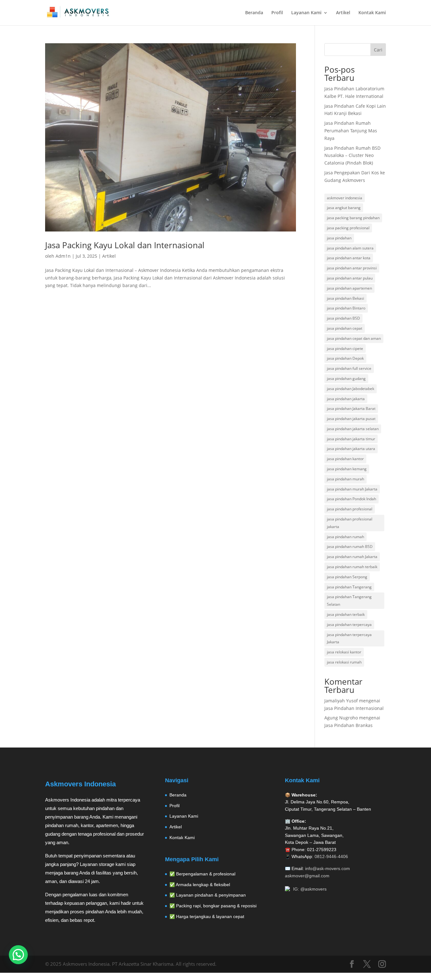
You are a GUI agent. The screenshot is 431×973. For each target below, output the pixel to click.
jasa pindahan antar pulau (350, 278)
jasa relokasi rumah (344, 662)
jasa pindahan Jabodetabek (350, 388)
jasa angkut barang (344, 207)
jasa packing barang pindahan (353, 217)
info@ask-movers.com (327, 868)
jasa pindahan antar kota (348, 258)
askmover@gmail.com (307, 875)
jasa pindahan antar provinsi (352, 268)
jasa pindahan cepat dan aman (354, 338)
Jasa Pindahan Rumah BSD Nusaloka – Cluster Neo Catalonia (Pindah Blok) (352, 155)
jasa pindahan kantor (345, 458)
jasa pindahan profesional (349, 509)
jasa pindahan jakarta (346, 398)
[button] (18, 954)
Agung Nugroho (341, 718)
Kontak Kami (372, 12)
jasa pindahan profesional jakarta (349, 522)
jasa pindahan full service (349, 368)
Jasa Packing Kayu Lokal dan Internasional (124, 245)
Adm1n (63, 256)
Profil (277, 12)
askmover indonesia (344, 198)
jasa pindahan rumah (345, 536)
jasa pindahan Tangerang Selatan (349, 600)
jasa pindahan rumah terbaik (352, 566)
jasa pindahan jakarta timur (351, 438)
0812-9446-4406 (331, 856)
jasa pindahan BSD (343, 318)
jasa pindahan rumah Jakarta (352, 556)
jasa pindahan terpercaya (349, 624)
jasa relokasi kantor (344, 652)
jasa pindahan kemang (347, 468)
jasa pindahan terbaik (346, 614)
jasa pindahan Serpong (347, 577)
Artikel (343, 12)
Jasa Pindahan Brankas (348, 725)
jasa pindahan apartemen (349, 288)
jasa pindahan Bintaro (346, 308)
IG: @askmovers (310, 889)
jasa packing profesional (348, 228)
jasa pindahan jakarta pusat (351, 418)
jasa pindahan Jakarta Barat (351, 408)
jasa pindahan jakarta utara (351, 448)
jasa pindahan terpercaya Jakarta (349, 638)
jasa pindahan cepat (344, 328)
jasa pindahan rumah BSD (350, 546)
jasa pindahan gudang (346, 378)
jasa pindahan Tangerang (349, 587)
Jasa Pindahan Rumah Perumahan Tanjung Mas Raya (350, 130)
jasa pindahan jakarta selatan (353, 428)
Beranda (254, 12)
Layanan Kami (306, 12)
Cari (378, 50)
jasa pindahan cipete (345, 348)
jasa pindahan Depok (345, 358)
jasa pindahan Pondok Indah (351, 499)
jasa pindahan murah (345, 479)
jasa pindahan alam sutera (350, 248)
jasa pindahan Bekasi (345, 298)
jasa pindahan (339, 238)
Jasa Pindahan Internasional (354, 708)
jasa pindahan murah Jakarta (352, 489)
